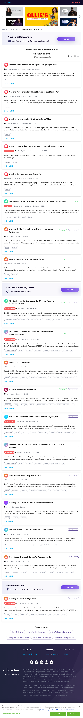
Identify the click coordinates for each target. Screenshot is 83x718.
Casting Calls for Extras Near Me (18, 637)
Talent (37, 654)
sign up (66, 39)
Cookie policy (44, 710)
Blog (66, 654)
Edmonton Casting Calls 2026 (65, 637)
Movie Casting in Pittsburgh (42, 637)
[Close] (80, 706)
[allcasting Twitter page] (36, 662)
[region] (41, 710)
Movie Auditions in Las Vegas (37, 632)
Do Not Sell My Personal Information (61, 710)
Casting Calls (14, 29)
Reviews (56, 654)
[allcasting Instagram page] (46, 662)
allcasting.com (58, 688)
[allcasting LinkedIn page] (51, 662)
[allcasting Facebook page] (31, 662)
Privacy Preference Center (11, 713)
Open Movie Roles (17, 632)
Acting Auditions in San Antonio (61, 632)
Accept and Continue (58, 714)
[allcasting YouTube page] (41, 662)
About (48, 654)
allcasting (5, 29)
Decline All (73, 714)
